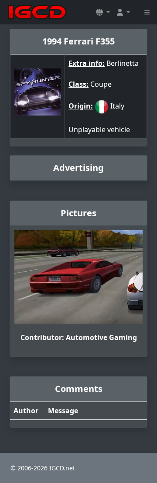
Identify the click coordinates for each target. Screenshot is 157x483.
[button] (102, 12)
